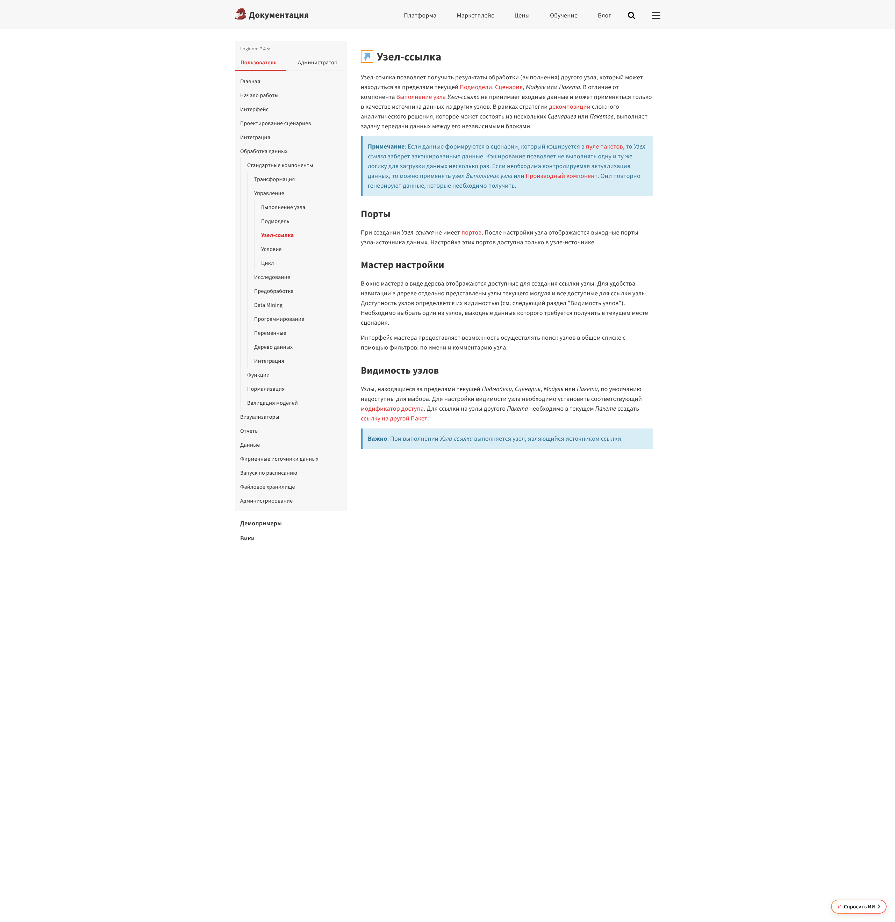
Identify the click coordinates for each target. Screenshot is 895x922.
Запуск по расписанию (268, 472)
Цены (522, 15)
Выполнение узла (283, 207)
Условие (271, 249)
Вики (247, 538)
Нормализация (266, 389)
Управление (269, 193)
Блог (604, 15)
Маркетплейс (475, 15)
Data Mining (268, 305)
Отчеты (249, 430)
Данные (250, 444)
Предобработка (274, 291)
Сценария (509, 87)
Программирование (279, 319)
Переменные (270, 333)
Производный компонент (562, 176)
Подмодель (275, 221)
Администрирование (266, 500)
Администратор (317, 62)
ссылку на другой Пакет (394, 418)
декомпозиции (569, 106)
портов (471, 232)
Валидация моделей (272, 402)
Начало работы (259, 95)
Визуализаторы (259, 416)
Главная (250, 81)
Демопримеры (261, 523)
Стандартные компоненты (280, 165)
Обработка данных (263, 151)
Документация (279, 14)
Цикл (267, 263)
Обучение (564, 15)
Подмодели (476, 87)
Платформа (420, 15)
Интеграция (255, 137)
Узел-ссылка (277, 235)
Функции (258, 375)
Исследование (272, 277)
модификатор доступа (392, 408)
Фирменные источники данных (279, 458)
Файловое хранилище (267, 486)
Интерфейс (254, 109)
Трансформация (274, 179)
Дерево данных (273, 347)
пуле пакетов (604, 146)
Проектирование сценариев (275, 123)
